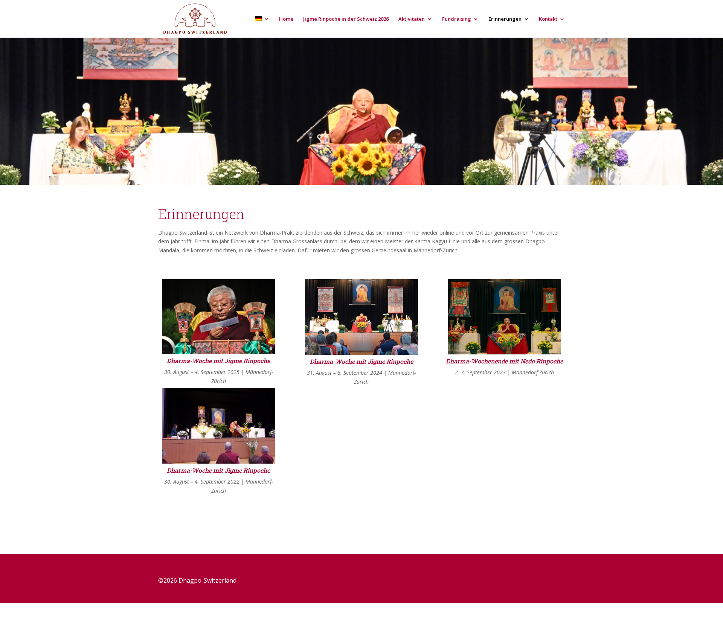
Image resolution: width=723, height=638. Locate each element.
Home (286, 19)
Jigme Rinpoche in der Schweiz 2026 (346, 19)
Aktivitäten (411, 19)
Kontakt (548, 19)
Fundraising (456, 19)
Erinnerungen (505, 19)
